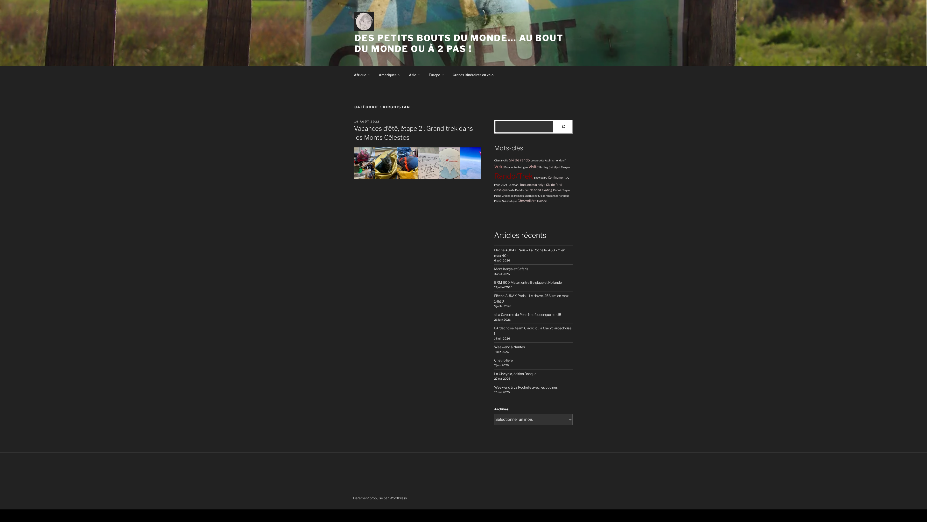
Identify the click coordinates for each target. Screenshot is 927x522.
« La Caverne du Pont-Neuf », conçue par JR (527, 314)
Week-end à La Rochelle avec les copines (526, 387)
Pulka (497, 195)
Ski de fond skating (538, 190)
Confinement (557, 177)
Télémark (513, 185)
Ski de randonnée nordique (553, 195)
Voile (511, 190)
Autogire (522, 167)
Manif (562, 160)
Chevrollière (527, 201)
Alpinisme (551, 160)
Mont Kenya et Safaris (511, 269)
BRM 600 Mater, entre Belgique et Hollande (528, 282)
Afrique (360, 75)
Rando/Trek (513, 176)
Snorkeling (531, 195)
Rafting (543, 167)
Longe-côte (537, 160)
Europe (434, 75)
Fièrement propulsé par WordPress (380, 498)
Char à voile (501, 160)
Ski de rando (519, 160)
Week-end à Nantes (509, 347)
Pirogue (565, 167)
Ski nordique (509, 201)
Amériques (387, 75)
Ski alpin (554, 167)
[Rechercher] (563, 126)
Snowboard (540, 177)
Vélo (499, 166)
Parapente (510, 167)
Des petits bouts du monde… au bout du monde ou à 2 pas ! (458, 43)
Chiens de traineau (513, 195)
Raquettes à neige (532, 185)
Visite (533, 166)
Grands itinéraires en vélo (473, 75)
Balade (542, 201)
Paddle (519, 190)
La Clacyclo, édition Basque (515, 374)
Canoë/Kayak (561, 190)
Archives (501, 409)
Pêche (497, 201)
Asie (412, 75)
